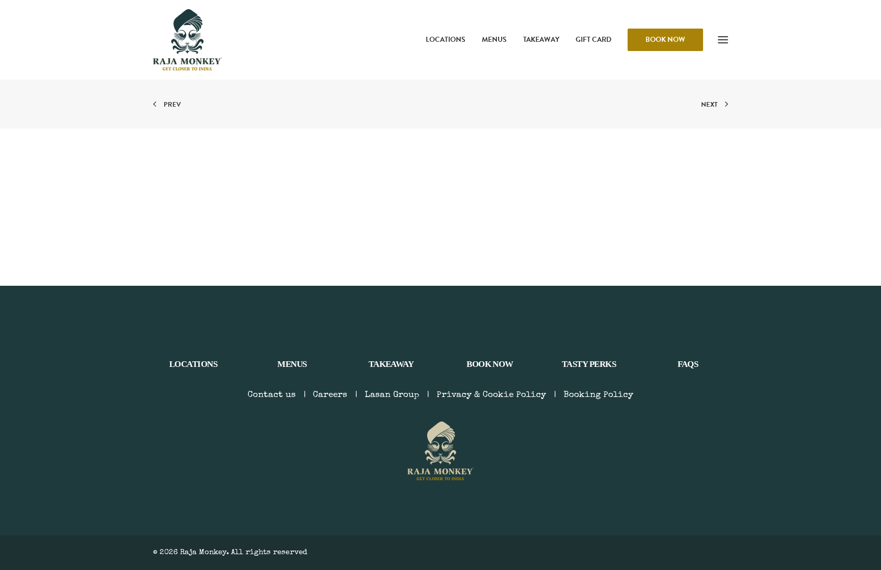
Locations (445, 39)
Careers (330, 395)
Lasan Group (392, 395)
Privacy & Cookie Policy (491, 395)
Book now (490, 364)
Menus (494, 39)
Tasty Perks (589, 364)
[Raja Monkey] (187, 39)
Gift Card (593, 39)
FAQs (688, 364)
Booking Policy (598, 395)
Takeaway (541, 39)
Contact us (272, 395)
